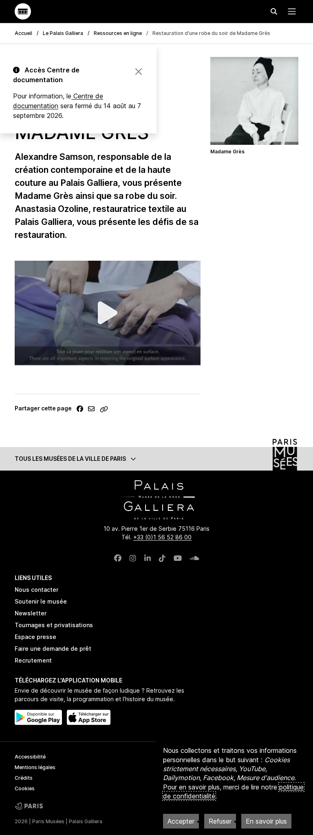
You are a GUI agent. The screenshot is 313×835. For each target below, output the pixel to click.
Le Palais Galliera (63, 33)
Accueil (23, 33)
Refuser (220, 821)
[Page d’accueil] (23, 11)
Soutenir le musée (41, 601)
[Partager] (80, 409)
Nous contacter (36, 589)
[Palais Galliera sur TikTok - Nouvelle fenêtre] (162, 558)
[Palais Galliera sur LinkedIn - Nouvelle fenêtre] (147, 558)
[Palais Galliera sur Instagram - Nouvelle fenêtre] (133, 558)
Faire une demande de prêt (53, 648)
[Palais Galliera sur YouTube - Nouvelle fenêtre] (178, 558)
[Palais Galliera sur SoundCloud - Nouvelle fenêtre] (194, 558)
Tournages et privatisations (54, 624)
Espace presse (35, 636)
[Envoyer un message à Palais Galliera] (91, 409)
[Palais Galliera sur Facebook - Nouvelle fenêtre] (117, 558)
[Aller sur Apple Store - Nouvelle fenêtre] (88, 717)
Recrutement (33, 660)
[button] (156, 458)
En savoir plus (266, 821)
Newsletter (30, 613)
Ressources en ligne (118, 33)
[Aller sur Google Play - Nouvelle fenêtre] (38, 717)
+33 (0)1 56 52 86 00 (162, 537)
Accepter (181, 821)
